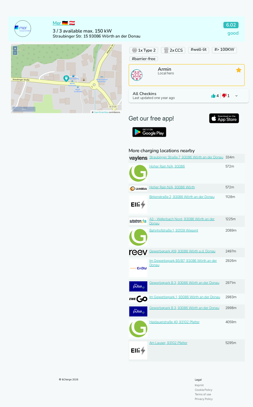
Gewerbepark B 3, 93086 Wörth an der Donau (184, 283)
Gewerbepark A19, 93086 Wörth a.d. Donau (182, 251)
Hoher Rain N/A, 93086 (167, 166)
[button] (187, 96)
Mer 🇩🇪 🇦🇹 (64, 23)
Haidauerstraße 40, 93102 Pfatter (174, 322)
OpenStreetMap (101, 112)
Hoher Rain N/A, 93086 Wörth (172, 187)
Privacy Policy (204, 399)
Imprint (199, 385)
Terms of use (203, 394)
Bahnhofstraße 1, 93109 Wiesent (173, 230)
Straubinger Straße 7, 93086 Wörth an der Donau (186, 157)
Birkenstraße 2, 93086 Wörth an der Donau (182, 197)
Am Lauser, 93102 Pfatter (168, 343)
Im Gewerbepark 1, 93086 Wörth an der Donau (184, 297)
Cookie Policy (203, 390)
